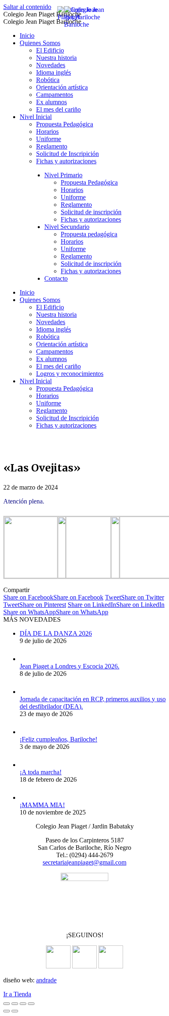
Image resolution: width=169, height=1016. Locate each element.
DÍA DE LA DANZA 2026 (56, 633)
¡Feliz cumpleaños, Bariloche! (58, 739)
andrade (46, 980)
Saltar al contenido (27, 6)
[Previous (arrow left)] (6, 1011)
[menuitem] (27, 35)
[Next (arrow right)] (14, 1011)
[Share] (14, 1003)
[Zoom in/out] (31, 1003)
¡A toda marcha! (41, 772)
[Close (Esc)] (6, 1003)
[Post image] (28, 658)
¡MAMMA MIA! (42, 804)
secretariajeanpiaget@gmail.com (84, 862)
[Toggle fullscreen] (23, 1003)
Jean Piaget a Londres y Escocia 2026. (69, 666)
